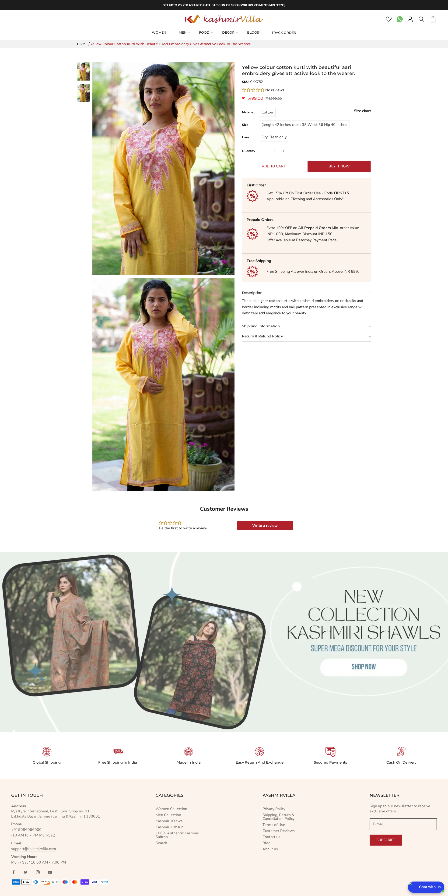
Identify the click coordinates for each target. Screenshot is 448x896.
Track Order (284, 33)
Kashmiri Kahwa (169, 821)
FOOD (204, 32)
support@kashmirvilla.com (33, 848)
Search (161, 843)
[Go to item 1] (83, 71)
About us (270, 849)
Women (159, 32)
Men (182, 32)
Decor (228, 32)
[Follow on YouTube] (50, 872)
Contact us (271, 836)
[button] (253, 89)
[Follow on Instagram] (37, 872)
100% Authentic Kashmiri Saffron (177, 835)
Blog (266, 843)
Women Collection (171, 808)
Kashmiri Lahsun (169, 827)
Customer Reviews (278, 830)
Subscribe (386, 840)
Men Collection (168, 815)
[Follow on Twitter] (25, 872)
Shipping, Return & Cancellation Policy (278, 816)
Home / (84, 44)
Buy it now (339, 166)
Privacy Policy (273, 808)
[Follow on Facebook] (13, 872)
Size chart (362, 110)
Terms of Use (273, 824)
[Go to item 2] (83, 93)
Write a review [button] (265, 525)
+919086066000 (26, 829)
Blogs (253, 32)
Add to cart (273, 166)
